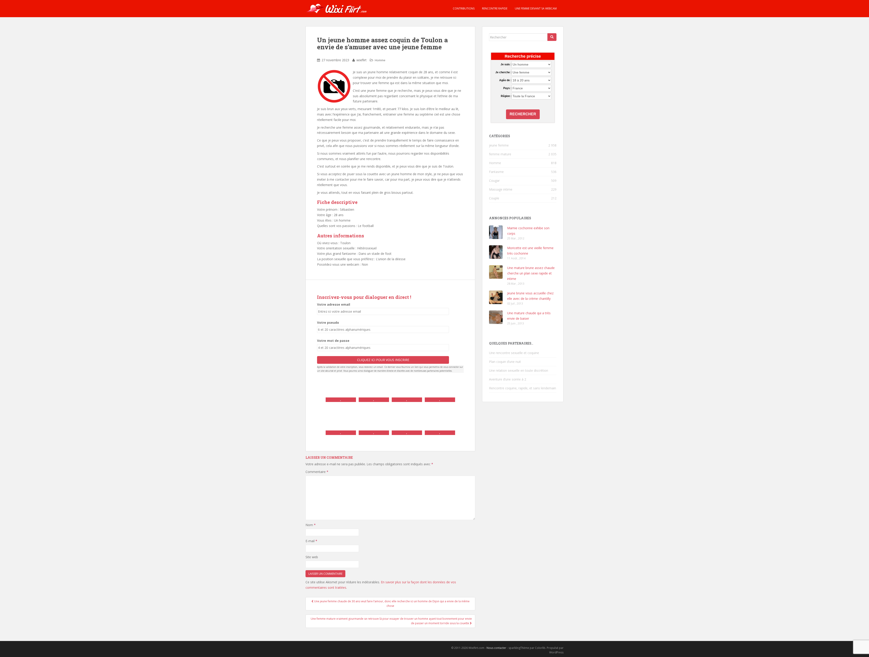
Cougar (494, 180)
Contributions (463, 8)
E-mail (311, 541)
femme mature (500, 154)
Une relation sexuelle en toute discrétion (518, 370)
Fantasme (496, 172)
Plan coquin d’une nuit (505, 361)
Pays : (507, 88)
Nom (311, 525)
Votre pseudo (328, 322)
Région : (506, 96)
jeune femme (499, 145)
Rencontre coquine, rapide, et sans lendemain (522, 388)
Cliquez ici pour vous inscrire (383, 360)
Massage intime (500, 189)
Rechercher (523, 114)
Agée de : (505, 80)
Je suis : (506, 64)
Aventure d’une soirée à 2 (507, 379)
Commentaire (317, 472)
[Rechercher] (551, 37)
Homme (380, 60)
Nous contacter (496, 648)
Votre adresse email (333, 304)
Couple (494, 198)
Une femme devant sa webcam (535, 8)
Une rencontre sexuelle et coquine (514, 353)
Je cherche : (503, 72)
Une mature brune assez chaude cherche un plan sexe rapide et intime (531, 273)
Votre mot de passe (333, 340)
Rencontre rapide (494, 8)
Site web (312, 557)
